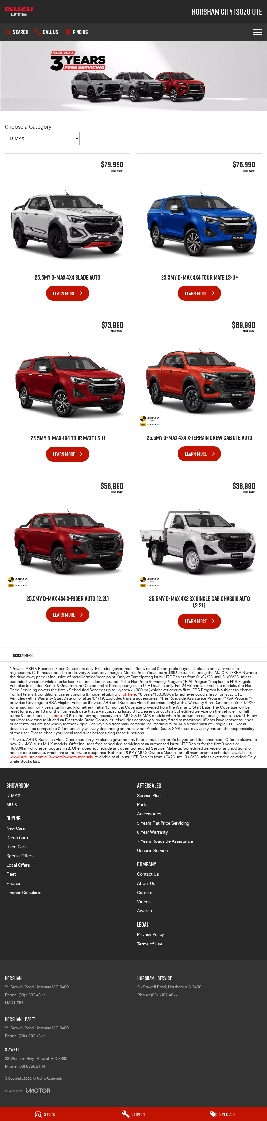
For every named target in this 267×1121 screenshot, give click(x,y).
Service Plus (149, 795)
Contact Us (148, 874)
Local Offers (18, 865)
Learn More (64, 293)
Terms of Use (149, 944)
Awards (144, 910)
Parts (142, 804)
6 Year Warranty (152, 832)
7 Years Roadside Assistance (165, 841)
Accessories (149, 813)
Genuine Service (152, 850)
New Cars (16, 828)
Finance (14, 883)
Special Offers (20, 856)
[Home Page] (19, 11)
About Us (146, 883)
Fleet (11, 874)
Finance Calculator (24, 892)
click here (127, 694)
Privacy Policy (150, 934)
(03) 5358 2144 (32, 1066)
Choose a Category (28, 127)
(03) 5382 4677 (32, 995)
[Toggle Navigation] (257, 32)
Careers (144, 892)
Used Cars (17, 846)
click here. (53, 715)
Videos (144, 901)
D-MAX (13, 795)
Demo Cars (17, 837)
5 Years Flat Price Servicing (163, 823)
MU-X (12, 804)
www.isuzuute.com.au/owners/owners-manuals (51, 757)
